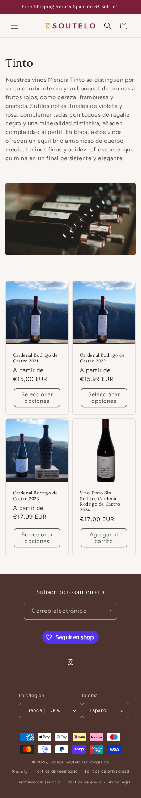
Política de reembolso (56, 771)
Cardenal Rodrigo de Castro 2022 (102, 358)
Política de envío (84, 782)
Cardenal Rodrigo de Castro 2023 (35, 495)
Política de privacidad (107, 771)
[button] (14, 26)
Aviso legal (119, 782)
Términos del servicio (39, 782)
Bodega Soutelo (65, 762)
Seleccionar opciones (37, 397)
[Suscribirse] (109, 611)
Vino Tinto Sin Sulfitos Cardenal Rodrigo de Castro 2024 (100, 501)
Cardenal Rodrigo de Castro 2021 (35, 358)
